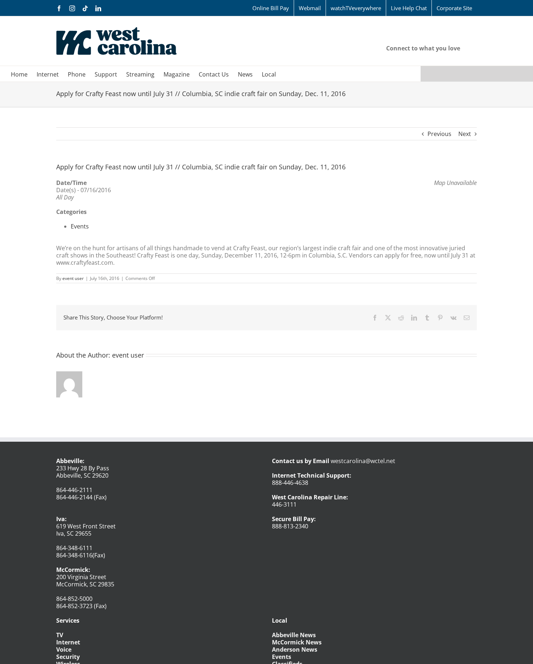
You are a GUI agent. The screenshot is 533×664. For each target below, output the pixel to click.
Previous (439, 134)
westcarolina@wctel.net (363, 461)
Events (80, 226)
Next (464, 134)
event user (73, 278)
